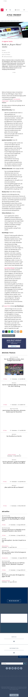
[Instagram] (15, 668)
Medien (4, 50)
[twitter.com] (10, 668)
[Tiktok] (21, 668)
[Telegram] (18, 668)
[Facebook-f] (7, 668)
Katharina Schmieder (12, 454)
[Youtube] (12, 668)
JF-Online (5, 379)
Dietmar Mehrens (5, 546)
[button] (6, 10)
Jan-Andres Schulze (9, 268)
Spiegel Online (7, 306)
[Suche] (25, 664)
